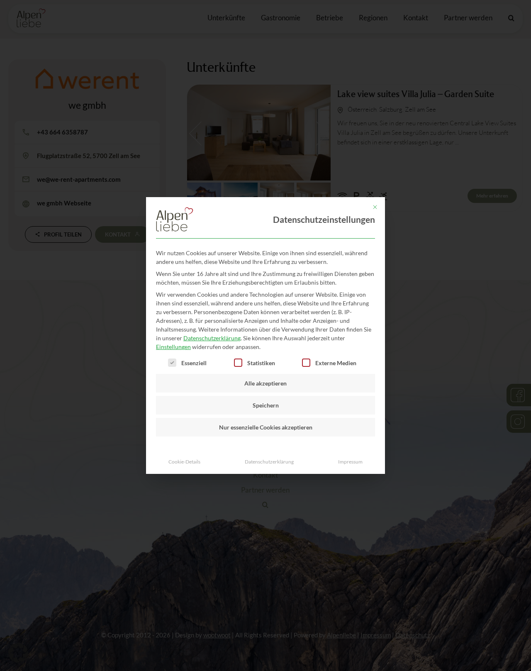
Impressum (350, 462)
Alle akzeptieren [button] (265, 383)
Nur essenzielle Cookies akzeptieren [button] (265, 427)
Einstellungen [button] (173, 346)
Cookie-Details (184, 462)
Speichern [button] (266, 405)
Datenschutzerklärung (212, 338)
